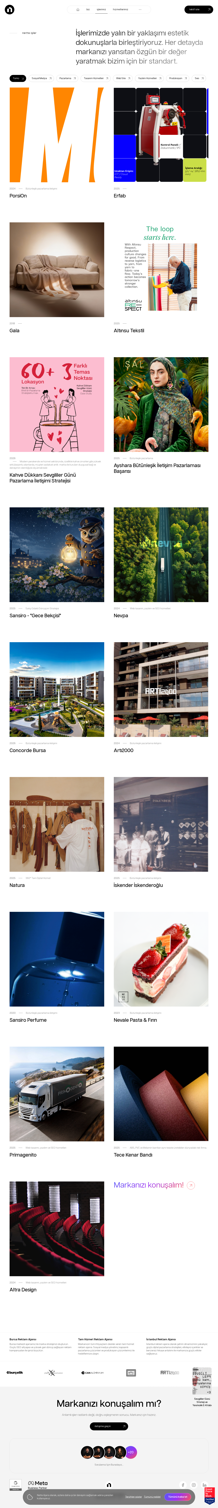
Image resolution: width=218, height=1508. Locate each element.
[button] (140, 10)
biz (88, 9)
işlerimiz (101, 9)
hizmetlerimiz (120, 9)
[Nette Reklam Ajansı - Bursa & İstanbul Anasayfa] (9, 9)
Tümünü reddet (152, 1497)
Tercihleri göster (133, 1497)
